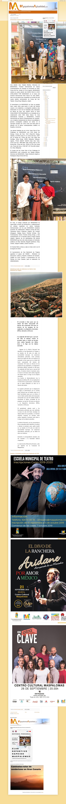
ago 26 (46, 106)
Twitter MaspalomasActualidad (48, 79)
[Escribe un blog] (26, 266)
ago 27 (46, 105)
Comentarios (53, 172)
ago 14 (46, 116)
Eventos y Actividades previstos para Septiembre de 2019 (24, 453)
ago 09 (46, 127)
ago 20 (46, 112)
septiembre (46, 98)
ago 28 (46, 104)
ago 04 (46, 133)
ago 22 (46, 110)
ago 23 (46, 109)
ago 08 (46, 128)
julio (45, 137)
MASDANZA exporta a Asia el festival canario (21, 19)
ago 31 (46, 100)
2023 (44, 91)
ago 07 (46, 129)
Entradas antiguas (36, 712)
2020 (44, 93)
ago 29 (46, 103)
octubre (45, 97)
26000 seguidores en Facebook (48, 83)
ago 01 (46, 135)
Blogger (42, 792)
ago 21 (46, 111)
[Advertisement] (49, 57)
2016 (44, 144)
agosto (45, 99)
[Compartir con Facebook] (28, 266)
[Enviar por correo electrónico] (25, 266)
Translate (17, 15)
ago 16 (46, 115)
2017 (44, 143)
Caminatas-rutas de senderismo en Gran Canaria (53, 166)
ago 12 (46, 124)
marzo (45, 139)
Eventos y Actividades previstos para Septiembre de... (50, 123)
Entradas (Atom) (16, 713)
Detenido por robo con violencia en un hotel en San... (50, 121)
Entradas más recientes (14, 712)
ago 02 (46, 134)
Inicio (26, 712)
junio (45, 138)
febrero (45, 140)
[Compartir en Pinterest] (29, 266)
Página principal (46, 78)
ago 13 (46, 117)
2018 (44, 142)
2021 (44, 92)
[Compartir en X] (27, 266)
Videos (45, 75)
